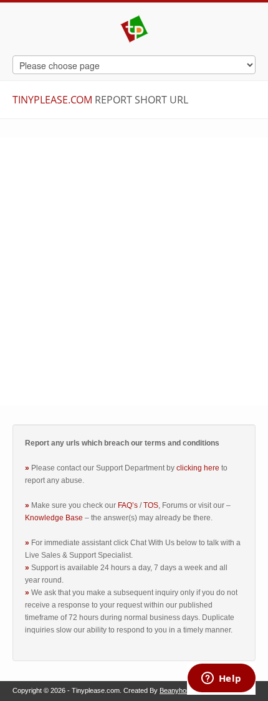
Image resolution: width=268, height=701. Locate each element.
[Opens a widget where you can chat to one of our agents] (221, 679)
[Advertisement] (134, 272)
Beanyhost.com (183, 690)
